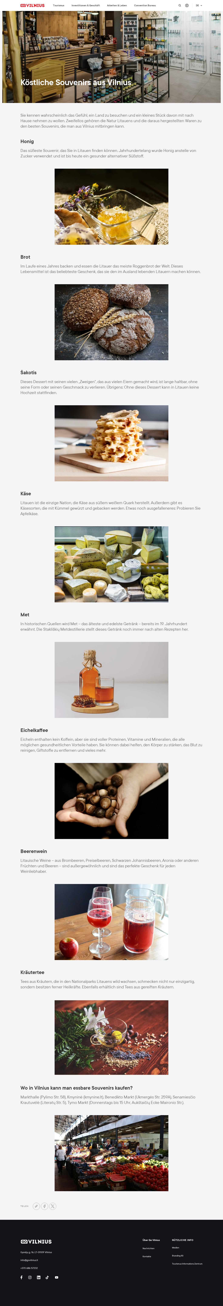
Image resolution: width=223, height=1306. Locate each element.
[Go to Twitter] (52, 1206)
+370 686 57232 (29, 1268)
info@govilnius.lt (29, 1260)
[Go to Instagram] (30, 1277)
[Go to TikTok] (48, 1277)
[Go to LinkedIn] (39, 1277)
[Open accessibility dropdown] (186, 5)
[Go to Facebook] (44, 1206)
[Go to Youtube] (56, 1277)
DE (197, 5)
